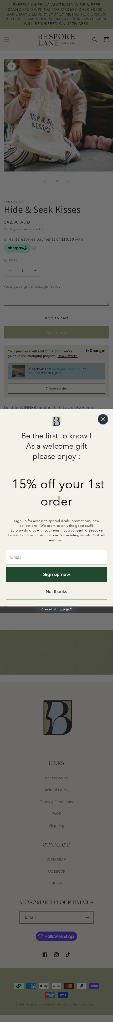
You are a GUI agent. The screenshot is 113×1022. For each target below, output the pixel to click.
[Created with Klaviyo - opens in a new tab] (57, 610)
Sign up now (56, 574)
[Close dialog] (103, 419)
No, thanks (56, 591)
